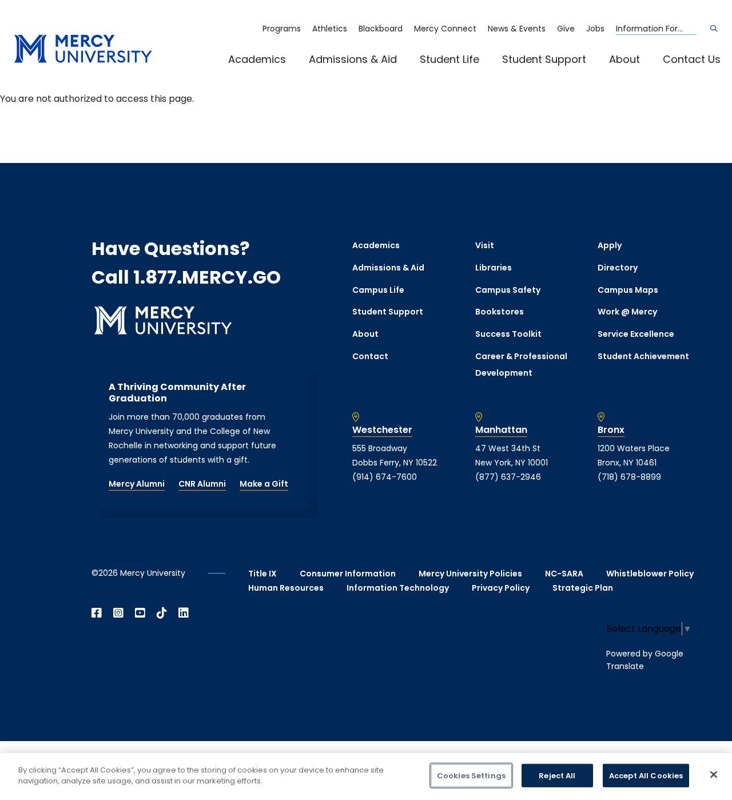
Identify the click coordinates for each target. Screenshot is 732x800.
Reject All (557, 775)
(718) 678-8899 (629, 477)
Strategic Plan (582, 588)
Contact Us (692, 59)
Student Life (449, 59)
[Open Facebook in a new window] (97, 613)
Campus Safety (507, 290)
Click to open (269, 74)
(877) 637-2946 (508, 477)
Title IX (262, 573)
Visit (484, 245)
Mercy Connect (445, 28)
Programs (281, 28)
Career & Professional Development (521, 365)
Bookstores (499, 311)
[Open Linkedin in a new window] (183, 613)
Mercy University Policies (470, 573)
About (624, 59)
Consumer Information (348, 573)
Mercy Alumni (137, 483)
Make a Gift (264, 483)
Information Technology (398, 588)
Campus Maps (628, 290)
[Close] (713, 774)
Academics (257, 59)
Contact (370, 356)
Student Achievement (643, 356)
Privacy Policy (501, 588)
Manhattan (501, 430)
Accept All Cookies (646, 775)
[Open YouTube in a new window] (140, 613)
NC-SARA (564, 573)
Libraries (493, 267)
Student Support (544, 59)
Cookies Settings (471, 775)
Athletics (329, 28)
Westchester (382, 430)
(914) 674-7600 (384, 477)
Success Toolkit (508, 334)
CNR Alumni (202, 483)
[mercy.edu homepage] (82, 49)
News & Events (517, 28)
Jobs (595, 28)
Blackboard (381, 28)
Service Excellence (636, 334)
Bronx (611, 430)
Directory (618, 267)
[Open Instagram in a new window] (118, 613)
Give (566, 28)
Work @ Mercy (627, 311)
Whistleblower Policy (650, 573)
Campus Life (378, 290)
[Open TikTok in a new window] (162, 613)
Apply (610, 245)
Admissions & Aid (353, 59)
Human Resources (286, 588)
